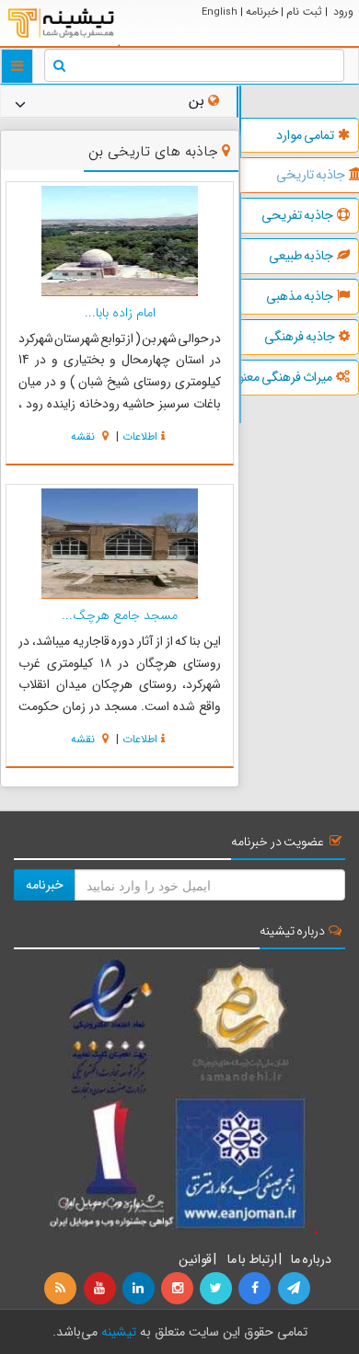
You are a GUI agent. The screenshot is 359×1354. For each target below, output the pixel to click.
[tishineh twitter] (217, 1289)
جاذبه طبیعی (301, 256)
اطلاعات (139, 436)
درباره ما (311, 1259)
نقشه (84, 436)
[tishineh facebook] (256, 1289)
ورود (343, 11)
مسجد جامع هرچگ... (120, 615)
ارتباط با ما (251, 1259)
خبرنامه (262, 11)
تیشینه (118, 1332)
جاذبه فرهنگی (299, 337)
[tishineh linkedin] (140, 1289)
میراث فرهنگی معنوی (286, 377)
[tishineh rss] (62, 1289)
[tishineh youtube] (100, 1289)
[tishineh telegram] (294, 1289)
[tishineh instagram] (178, 1289)
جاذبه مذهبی (299, 296)
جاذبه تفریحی (297, 215)
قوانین (195, 1259)
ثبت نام (304, 11)
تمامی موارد (305, 135)
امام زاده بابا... (120, 313)
